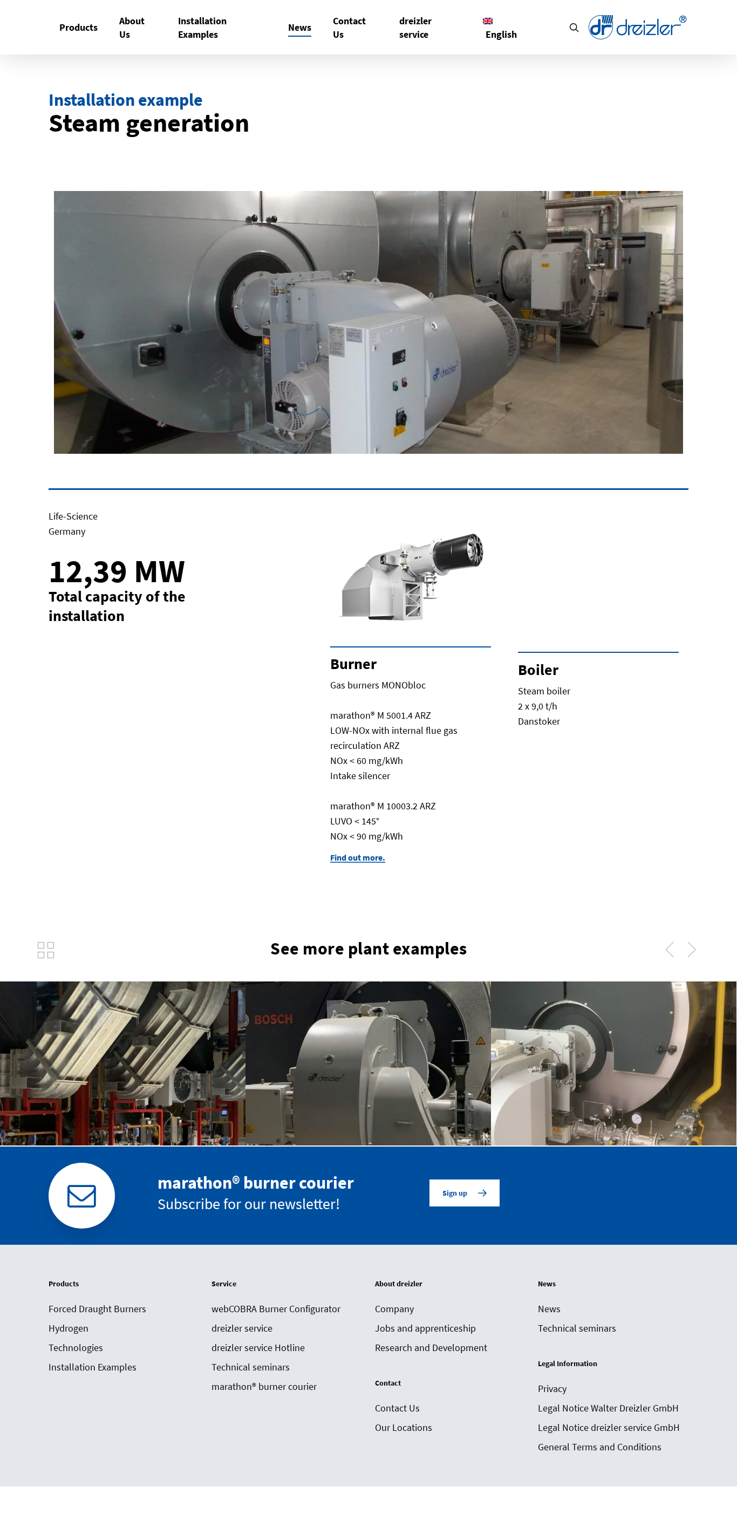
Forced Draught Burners (97, 1308)
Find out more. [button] (357, 857)
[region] (368, 338)
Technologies (76, 1347)
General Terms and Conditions (599, 1447)
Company (394, 1308)
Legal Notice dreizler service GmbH (609, 1427)
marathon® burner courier (264, 1386)
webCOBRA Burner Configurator (275, 1308)
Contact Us (397, 1408)
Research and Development (431, 1347)
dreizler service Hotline (258, 1347)
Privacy (552, 1388)
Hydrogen (68, 1328)
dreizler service (241, 1328)
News (549, 1308)
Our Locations (403, 1427)
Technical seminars (250, 1367)
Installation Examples (93, 1367)
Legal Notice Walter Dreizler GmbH (608, 1408)
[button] (464, 1192)
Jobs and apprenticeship (425, 1328)
